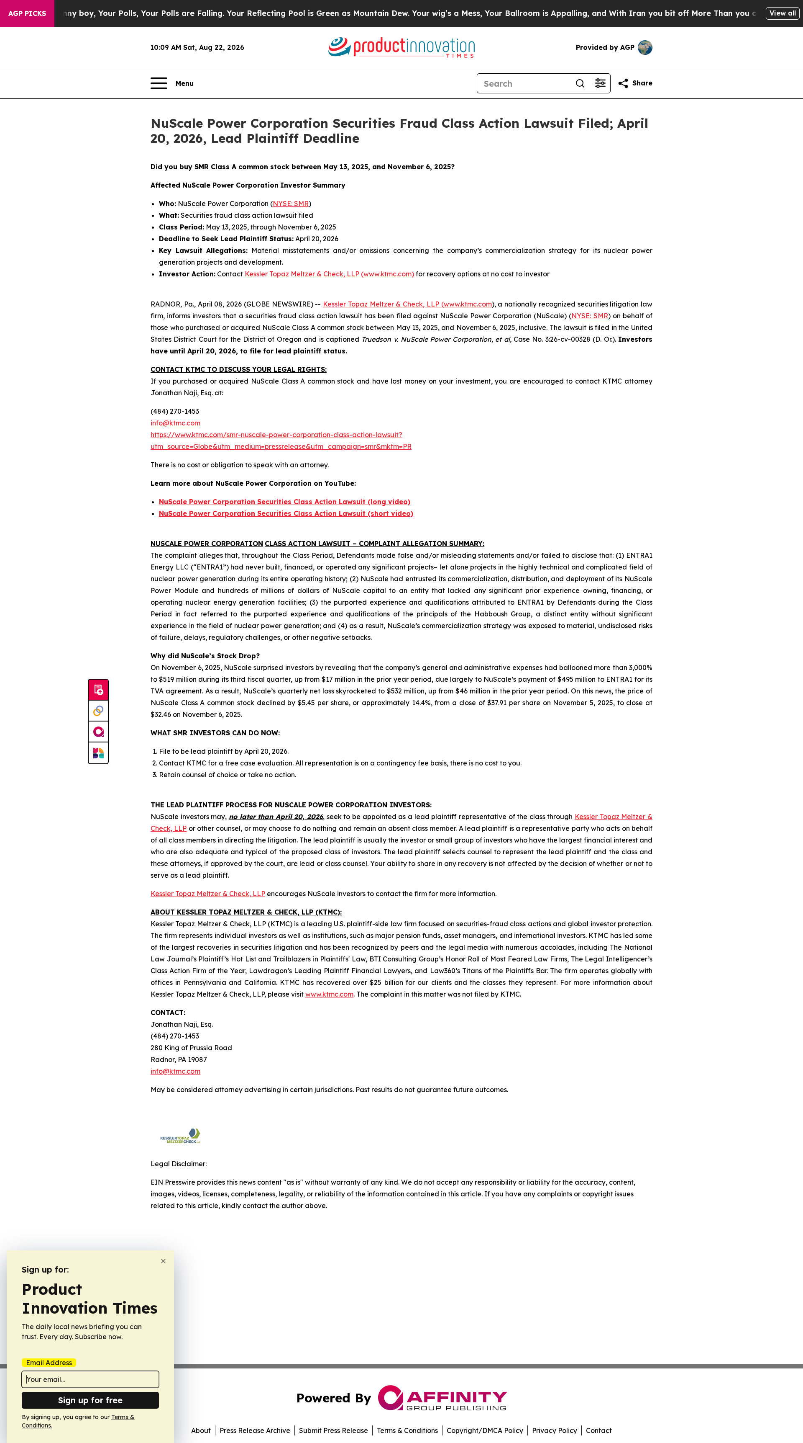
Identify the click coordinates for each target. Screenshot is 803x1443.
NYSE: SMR (291, 203)
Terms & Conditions (407, 1430)
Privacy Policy (554, 1430)
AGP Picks (27, 13)
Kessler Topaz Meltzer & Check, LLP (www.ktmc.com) (329, 274)
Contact (599, 1430)
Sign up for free (90, 1400)
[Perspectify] (98, 711)
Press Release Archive (255, 1430)
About (201, 1430)
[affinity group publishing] (98, 732)
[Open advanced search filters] (600, 83)
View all (783, 13)
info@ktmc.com (175, 423)
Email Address (49, 1362)
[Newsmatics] (98, 752)
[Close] (163, 1261)
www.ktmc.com (329, 994)
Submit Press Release (333, 1430)
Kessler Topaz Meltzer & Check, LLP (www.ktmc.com (407, 304)
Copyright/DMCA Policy (485, 1430)
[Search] (580, 83)
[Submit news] (98, 690)
